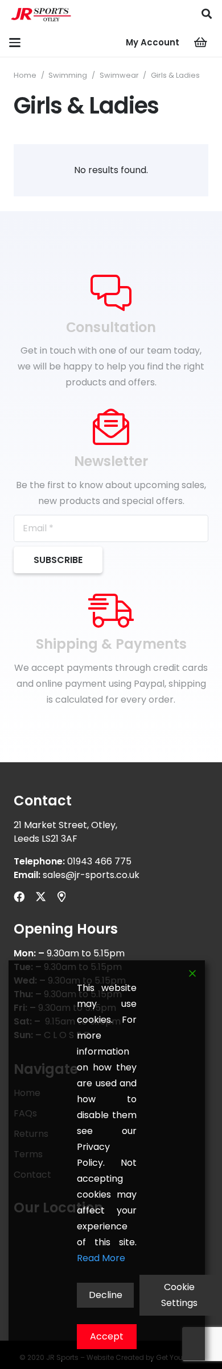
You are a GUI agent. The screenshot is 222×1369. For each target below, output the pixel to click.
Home (25, 75)
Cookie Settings (179, 1294)
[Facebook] (19, 896)
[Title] (61, 896)
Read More (101, 1258)
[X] (40, 896)
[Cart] (200, 42)
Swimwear (119, 75)
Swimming (67, 75)
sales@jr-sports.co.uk (91, 874)
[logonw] (41, 14)
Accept (107, 1336)
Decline (105, 1294)
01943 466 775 (99, 861)
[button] (206, 14)
